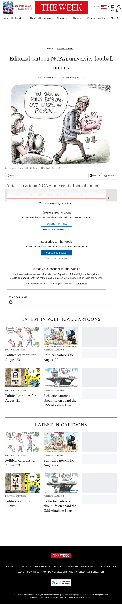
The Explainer (17, 18)
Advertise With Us (28, 572)
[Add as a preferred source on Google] (61, 582)
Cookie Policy (108, 566)
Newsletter (111, 176)
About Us (11, 566)
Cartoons (77, 18)
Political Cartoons (65, 48)
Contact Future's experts (34, 566)
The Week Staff (48, 77)
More (113, 18)
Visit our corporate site (98, 595)
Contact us (81, 283)
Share (12, 176)
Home (50, 48)
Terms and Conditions (65, 566)
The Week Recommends (40, 18)
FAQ (44, 572)
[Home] (5, 18)
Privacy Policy (88, 566)
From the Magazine (96, 18)
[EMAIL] (11, 302)
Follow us (96, 176)
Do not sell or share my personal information (76, 572)
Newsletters (62, 18)
